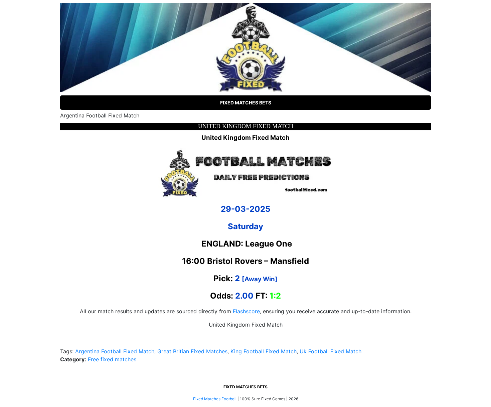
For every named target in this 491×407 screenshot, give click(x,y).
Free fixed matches (112, 359)
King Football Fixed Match (263, 351)
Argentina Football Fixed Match (114, 351)
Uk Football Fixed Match (330, 351)
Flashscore (246, 311)
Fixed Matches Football (214, 398)
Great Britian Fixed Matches (192, 351)
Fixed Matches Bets (245, 102)
